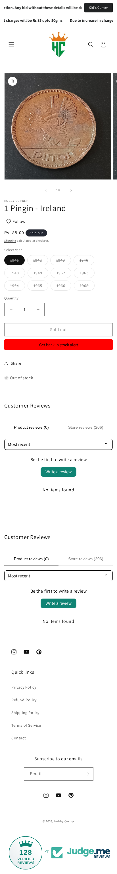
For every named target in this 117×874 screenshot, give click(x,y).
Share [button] (16, 363)
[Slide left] (46, 190)
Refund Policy (24, 699)
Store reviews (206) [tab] (85, 427)
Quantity (11, 298)
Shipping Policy (25, 712)
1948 (17, 274)
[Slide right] (71, 190)
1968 (87, 287)
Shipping (10, 240)
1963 (87, 274)
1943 (63, 261)
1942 (40, 261)
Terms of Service (26, 725)
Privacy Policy (23, 687)
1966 (64, 287)
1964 (17, 287)
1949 (41, 274)
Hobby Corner (64, 821)
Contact (18, 738)
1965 (41, 287)
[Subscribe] (87, 774)
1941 (17, 261)
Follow (18, 221)
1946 (87, 261)
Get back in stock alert (58, 344)
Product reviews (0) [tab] (31, 427)
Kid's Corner (98, 7)
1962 (64, 274)
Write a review (58, 472)
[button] (11, 44)
